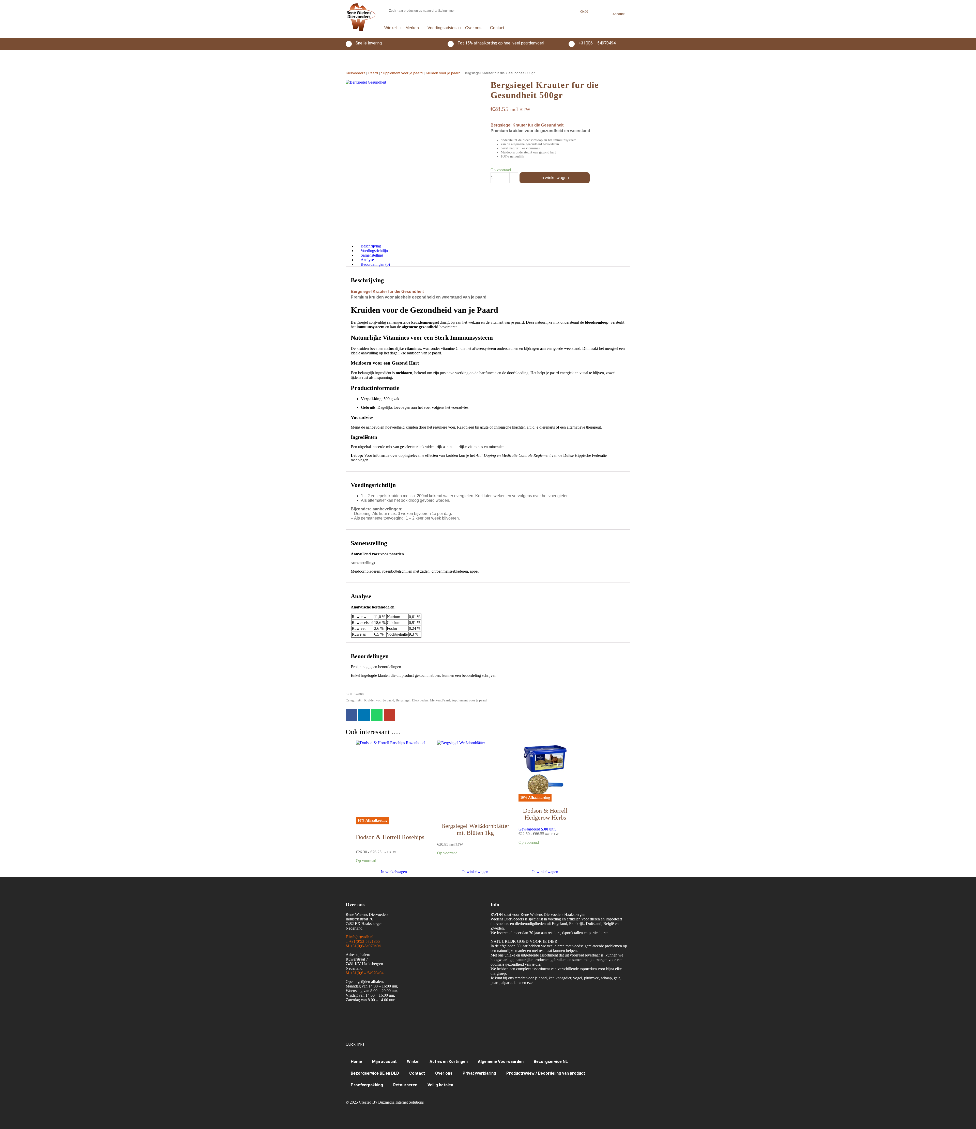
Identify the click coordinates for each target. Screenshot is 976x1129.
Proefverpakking (367, 1085)
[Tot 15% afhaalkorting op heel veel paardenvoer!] (451, 44)
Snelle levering (369, 43)
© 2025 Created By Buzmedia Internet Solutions (385, 1102)
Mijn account (384, 1061)
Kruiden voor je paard (443, 73)
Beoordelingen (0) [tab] (375, 264)
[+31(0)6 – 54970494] (572, 44)
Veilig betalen (440, 1085)
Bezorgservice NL (551, 1061)
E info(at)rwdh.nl (359, 937)
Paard (373, 73)
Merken (412, 28)
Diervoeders (355, 73)
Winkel (390, 28)
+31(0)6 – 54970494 (597, 43)
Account (619, 14)
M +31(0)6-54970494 (363, 946)
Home (356, 1061)
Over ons (473, 28)
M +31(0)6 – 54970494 (365, 973)
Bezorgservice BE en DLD (375, 1073)
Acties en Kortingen (449, 1061)
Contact (497, 28)
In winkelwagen (555, 178)
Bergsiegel (403, 700)
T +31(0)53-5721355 (363, 941)
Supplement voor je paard (402, 73)
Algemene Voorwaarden (501, 1061)
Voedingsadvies (442, 28)
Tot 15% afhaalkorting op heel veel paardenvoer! (501, 43)
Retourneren (405, 1085)
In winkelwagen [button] (475, 872)
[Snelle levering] (349, 44)
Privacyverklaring (479, 1073)
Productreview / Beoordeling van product (545, 1073)
